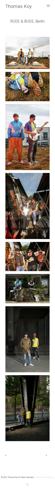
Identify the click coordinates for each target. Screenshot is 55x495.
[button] (48, 5)
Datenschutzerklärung (44, 477)
